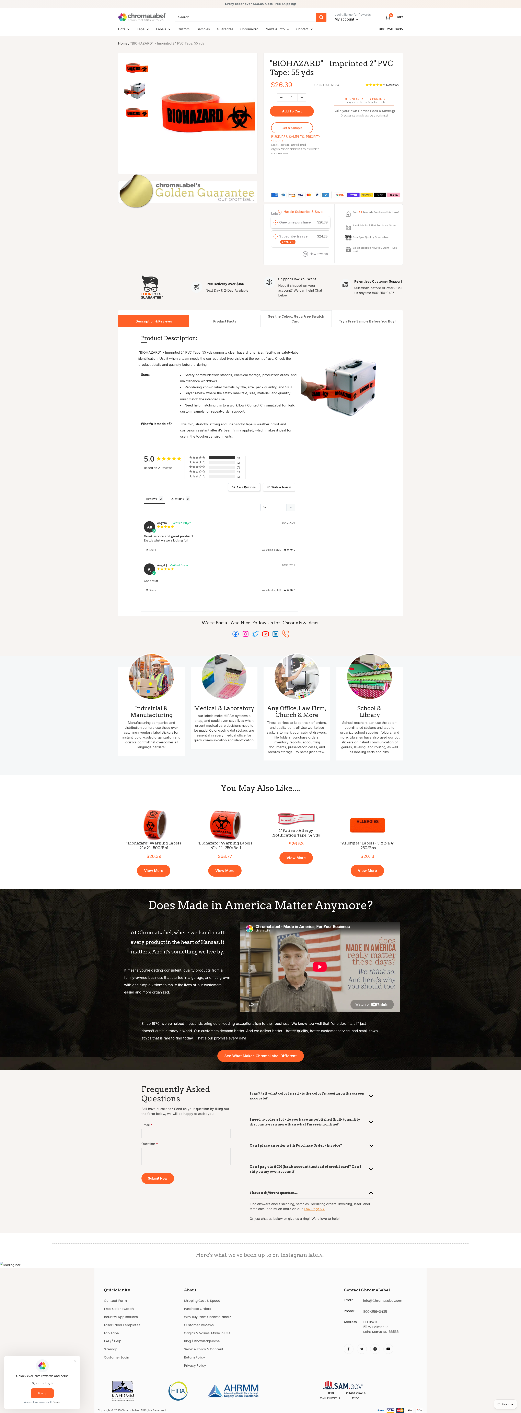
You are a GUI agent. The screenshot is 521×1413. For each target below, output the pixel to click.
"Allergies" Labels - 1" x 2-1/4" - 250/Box (367, 845)
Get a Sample (292, 128)
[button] (286, 549)
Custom (183, 29)
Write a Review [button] (281, 487)
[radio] (276, 222)
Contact (302, 29)
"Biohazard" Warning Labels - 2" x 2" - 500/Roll (153, 845)
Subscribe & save (293, 238)
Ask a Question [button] (246, 487)
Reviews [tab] (151, 499)
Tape (140, 29)
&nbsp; (276, 213)
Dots (121, 29)
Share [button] (152, 549)
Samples (203, 29)
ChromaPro (249, 29)
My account (345, 19)
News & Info (275, 29)
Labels (161, 29)
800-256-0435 (391, 29)
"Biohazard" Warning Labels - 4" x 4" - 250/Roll (225, 845)
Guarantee (225, 29)
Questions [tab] (177, 499)
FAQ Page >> (314, 1209)
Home (122, 43)
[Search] (321, 17)
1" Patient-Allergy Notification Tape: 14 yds (296, 833)
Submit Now (157, 1178)
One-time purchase (295, 222)
